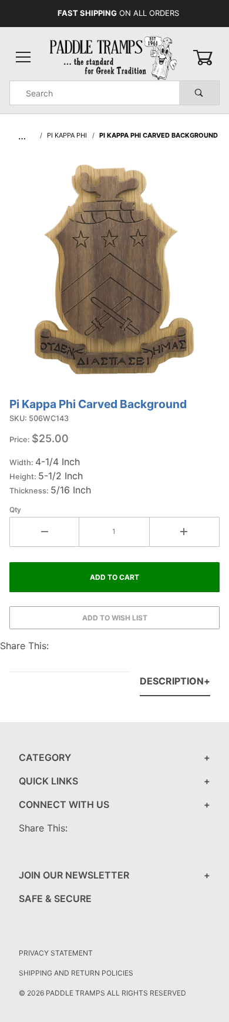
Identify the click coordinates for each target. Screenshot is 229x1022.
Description (172, 681)
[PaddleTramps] (114, 57)
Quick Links (48, 781)
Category (45, 757)
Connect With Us (64, 804)
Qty (15, 509)
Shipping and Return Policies (76, 972)
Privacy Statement (56, 952)
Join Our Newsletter (74, 875)
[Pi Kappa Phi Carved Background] (114, 276)
